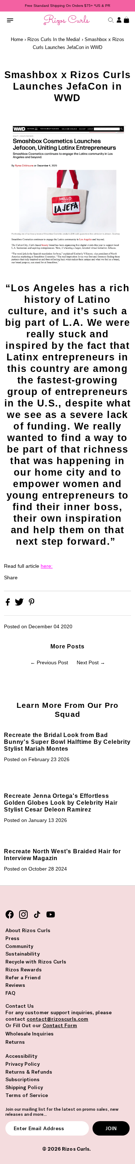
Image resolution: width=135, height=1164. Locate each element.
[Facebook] (10, 914)
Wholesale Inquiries (29, 1033)
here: (47, 566)
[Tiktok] (37, 914)
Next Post (88, 662)
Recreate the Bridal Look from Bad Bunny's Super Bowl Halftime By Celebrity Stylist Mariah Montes (67, 742)
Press (12, 938)
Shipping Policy (24, 1087)
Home (17, 39)
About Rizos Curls (27, 930)
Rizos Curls (75, 1149)
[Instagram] (23, 914)
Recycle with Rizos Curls (35, 961)
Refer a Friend (23, 977)
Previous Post (52, 662)
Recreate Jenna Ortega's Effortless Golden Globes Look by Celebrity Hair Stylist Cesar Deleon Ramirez (60, 802)
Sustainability (22, 953)
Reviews (15, 985)
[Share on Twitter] (20, 604)
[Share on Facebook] (8, 604)
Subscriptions (22, 1079)
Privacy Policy (22, 1064)
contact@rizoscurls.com (57, 1019)
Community (19, 946)
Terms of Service (26, 1095)
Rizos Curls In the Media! (53, 39)
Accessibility (21, 1056)
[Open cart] (125, 20)
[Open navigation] (10, 20)
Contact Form (59, 1025)
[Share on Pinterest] (32, 604)
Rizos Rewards (23, 969)
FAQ (10, 993)
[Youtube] (51, 914)
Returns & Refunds (28, 1072)
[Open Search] (110, 20)
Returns (15, 1042)
